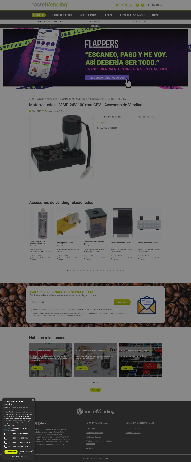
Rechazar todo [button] (26, 452)
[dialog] (95, 231)
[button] (18, 456)
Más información (9, 425)
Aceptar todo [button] (11, 452)
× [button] (33, 400)
